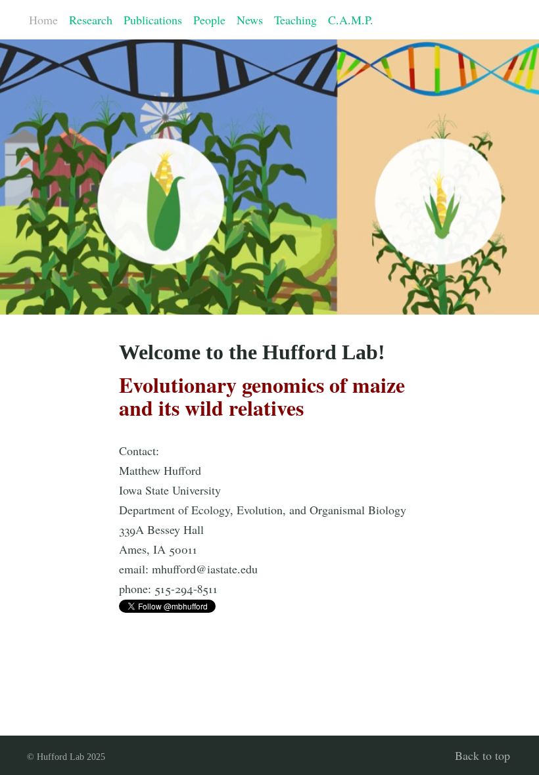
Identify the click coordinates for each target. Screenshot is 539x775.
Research (90, 20)
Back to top (482, 755)
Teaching (295, 20)
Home (43, 20)
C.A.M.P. (350, 20)
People (209, 20)
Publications (153, 20)
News (250, 20)
